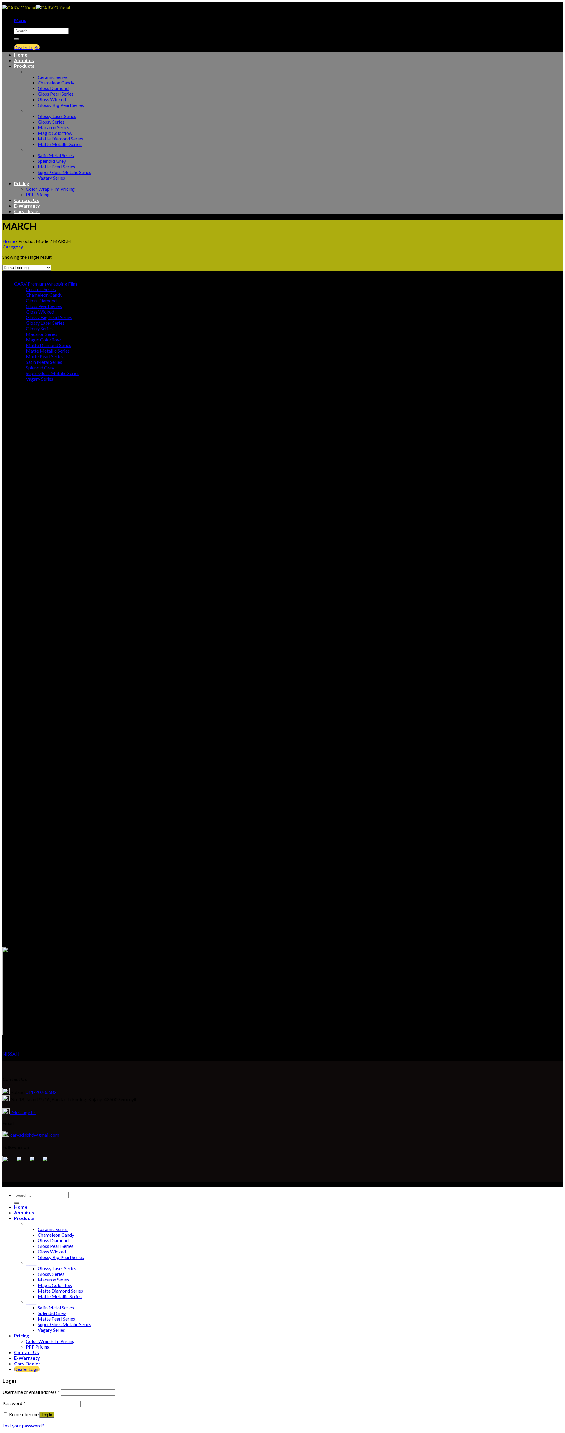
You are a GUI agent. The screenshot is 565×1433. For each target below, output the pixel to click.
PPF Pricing (38, 194)
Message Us (23, 1112)
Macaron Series (53, 127)
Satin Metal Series (56, 155)
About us (24, 60)
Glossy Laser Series (57, 116)
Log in (47, 1415)
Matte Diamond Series (60, 138)
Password (13, 1403)
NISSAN (10, 1053)
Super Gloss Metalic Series (64, 172)
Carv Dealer (27, 211)
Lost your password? (23, 1425)
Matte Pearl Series (56, 166)
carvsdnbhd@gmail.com (34, 1134)
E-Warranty (27, 205)
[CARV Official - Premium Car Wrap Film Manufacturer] (36, 7)
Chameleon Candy (56, 82)
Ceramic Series (53, 77)
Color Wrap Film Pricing (50, 189)
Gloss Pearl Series (56, 94)
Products (24, 66)
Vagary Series (51, 177)
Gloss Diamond (53, 88)
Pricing (21, 183)
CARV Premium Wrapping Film (45, 283)
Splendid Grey (52, 161)
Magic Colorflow (55, 133)
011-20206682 (41, 1092)
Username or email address (31, 1392)
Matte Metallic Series (60, 144)
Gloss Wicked (52, 99)
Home (20, 54)
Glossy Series (51, 122)
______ (31, 71)
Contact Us (26, 200)
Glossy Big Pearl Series (61, 105)
